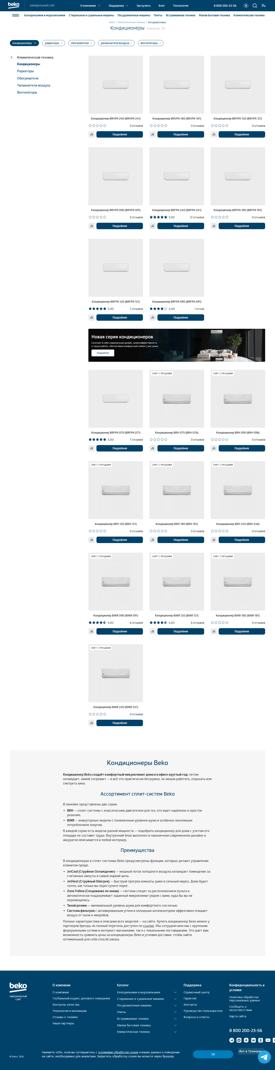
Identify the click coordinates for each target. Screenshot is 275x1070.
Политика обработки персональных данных (244, 998)
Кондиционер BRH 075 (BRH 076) (176, 432)
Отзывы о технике (65, 1017)
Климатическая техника (131, 22)
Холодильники (44, 15)
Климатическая (249, 15)
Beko (112, 22)
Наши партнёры (63, 1023)
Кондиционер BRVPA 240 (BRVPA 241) (116, 118)
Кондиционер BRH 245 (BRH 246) (237, 524)
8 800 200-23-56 (225, 5)
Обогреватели (27, 78)
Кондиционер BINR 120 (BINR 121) (176, 615)
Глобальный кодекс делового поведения (81, 998)
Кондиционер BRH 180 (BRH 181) (177, 524)
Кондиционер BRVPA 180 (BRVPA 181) (176, 118)
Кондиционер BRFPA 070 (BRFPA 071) (115, 432)
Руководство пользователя (203, 1011)
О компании (88, 5)
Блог (162, 5)
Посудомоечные (134, 15)
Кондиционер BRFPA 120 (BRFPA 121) (116, 301)
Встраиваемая (180, 15)
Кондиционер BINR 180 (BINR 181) (238, 615)
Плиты (158, 15)
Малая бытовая (214, 15)
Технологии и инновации (70, 1011)
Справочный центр (197, 992)
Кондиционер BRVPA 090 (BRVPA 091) (116, 210)
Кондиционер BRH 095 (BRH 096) (237, 432)
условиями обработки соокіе (118, 1052)
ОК (213, 1054)
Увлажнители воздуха (33, 85)
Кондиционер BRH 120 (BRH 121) (116, 524)
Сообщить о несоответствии (240, 1008)
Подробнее (120, 134)
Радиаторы (25, 71)
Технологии (180, 5)
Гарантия (190, 998)
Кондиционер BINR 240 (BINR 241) (115, 707)
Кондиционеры (28, 64)
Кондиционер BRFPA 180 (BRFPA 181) (238, 210)
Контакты (190, 1004)
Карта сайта (237, 1016)
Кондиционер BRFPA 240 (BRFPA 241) (176, 210)
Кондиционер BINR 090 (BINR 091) (115, 615)
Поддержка (116, 5)
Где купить (144, 5)
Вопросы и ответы (196, 1017)
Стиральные (91, 15)
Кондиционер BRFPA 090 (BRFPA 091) (176, 301)
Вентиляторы (27, 92)
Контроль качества (66, 1004)
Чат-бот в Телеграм (247, 1051)
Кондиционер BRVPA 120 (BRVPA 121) (238, 118)
